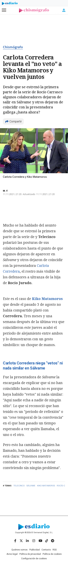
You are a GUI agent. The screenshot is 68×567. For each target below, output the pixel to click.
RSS (55, 549)
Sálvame (30, 486)
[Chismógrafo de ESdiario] (34, 10)
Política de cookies (52, 554)
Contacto (46, 549)
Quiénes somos (19, 549)
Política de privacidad (30, 554)
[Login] (63, 10)
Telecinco (19, 486)
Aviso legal (12, 554)
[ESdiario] (10, 4)
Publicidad (34, 549)
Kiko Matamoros (46, 486)
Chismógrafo (13, 47)
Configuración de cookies (34, 558)
